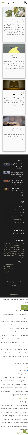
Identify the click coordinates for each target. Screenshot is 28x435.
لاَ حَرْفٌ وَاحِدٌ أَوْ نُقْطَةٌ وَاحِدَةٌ (16, 131)
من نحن (20, 206)
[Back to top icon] (24, 431)
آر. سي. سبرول (21, 92)
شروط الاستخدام (20, 290)
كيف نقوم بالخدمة (18, 219)
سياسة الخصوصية (14, 294)
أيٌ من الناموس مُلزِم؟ (18, 94)
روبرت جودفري (21, 56)
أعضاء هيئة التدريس (17, 222)
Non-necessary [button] (23, 398)
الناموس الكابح (20, 21)
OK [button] (22, 303)
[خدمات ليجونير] (17, 2)
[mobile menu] (3, 2)
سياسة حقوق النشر (10, 290)
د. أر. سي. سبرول (17, 209)
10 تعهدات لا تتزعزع (17, 216)
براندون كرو (22, 129)
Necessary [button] (25, 367)
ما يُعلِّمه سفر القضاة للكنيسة (17, 58)
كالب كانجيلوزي (21, 19)
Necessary (23, 370)
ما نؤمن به (19, 213)
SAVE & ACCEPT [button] (22, 433)
